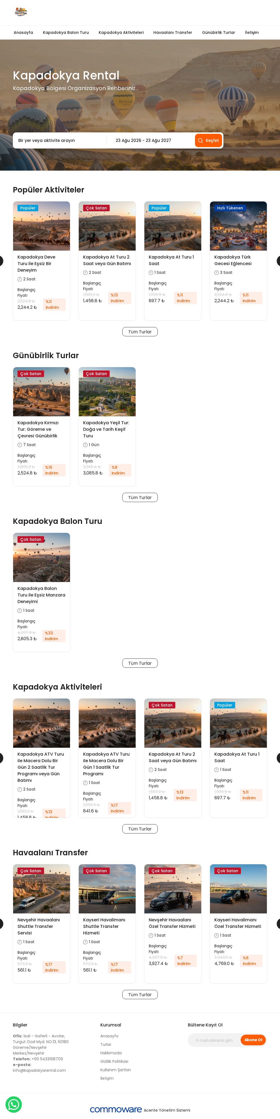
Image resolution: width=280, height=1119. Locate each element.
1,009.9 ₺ (157, 294)
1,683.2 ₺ (91, 294)
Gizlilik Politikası (114, 1061)
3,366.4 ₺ (92, 467)
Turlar (105, 1044)
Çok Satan (96, 208)
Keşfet (212, 140)
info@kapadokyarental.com (39, 1067)
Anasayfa (23, 32)
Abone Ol (253, 1040)
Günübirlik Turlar (218, 32)
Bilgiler (20, 1025)
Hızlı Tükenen (230, 208)
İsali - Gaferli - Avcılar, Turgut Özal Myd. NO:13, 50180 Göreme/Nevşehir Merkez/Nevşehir (41, 1044)
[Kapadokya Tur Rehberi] (74, 12)
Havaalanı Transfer (172, 32)
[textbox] (58, 141)
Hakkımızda (111, 1053)
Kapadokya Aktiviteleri (121, 32)
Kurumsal (110, 1025)
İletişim (252, 32)
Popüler (28, 208)
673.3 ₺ (25, 964)
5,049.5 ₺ (223, 957)
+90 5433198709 (38, 1059)
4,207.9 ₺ (27, 632)
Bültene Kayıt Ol (205, 1025)
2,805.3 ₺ (26, 467)
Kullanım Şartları (115, 1070)
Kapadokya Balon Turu (66, 32)
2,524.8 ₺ (26, 301)
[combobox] (58, 141)
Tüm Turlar (140, 332)
